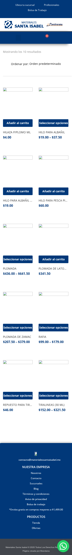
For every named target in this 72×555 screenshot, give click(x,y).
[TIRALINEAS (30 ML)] (53, 375)
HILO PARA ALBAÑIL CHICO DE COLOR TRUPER (18, 200)
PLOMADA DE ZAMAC (17, 337)
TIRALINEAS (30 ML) (51, 405)
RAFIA (42, 337)
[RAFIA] (53, 307)
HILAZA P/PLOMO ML (17, 132)
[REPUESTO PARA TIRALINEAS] (18, 375)
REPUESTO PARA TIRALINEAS (18, 405)
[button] (18, 38)
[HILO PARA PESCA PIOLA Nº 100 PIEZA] (53, 170)
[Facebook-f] (33, 543)
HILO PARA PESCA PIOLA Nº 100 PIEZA (53, 200)
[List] (10, 70)
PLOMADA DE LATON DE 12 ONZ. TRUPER (53, 268)
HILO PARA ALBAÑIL (52, 132)
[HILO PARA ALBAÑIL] (53, 102)
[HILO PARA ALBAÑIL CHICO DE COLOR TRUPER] (18, 170)
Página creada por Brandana (36, 551)
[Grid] (4, 70)
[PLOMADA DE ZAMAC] (18, 307)
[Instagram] (38, 543)
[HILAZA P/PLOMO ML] (18, 102)
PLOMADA (9, 268)
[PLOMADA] (18, 239)
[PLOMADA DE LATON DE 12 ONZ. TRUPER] (53, 239)
